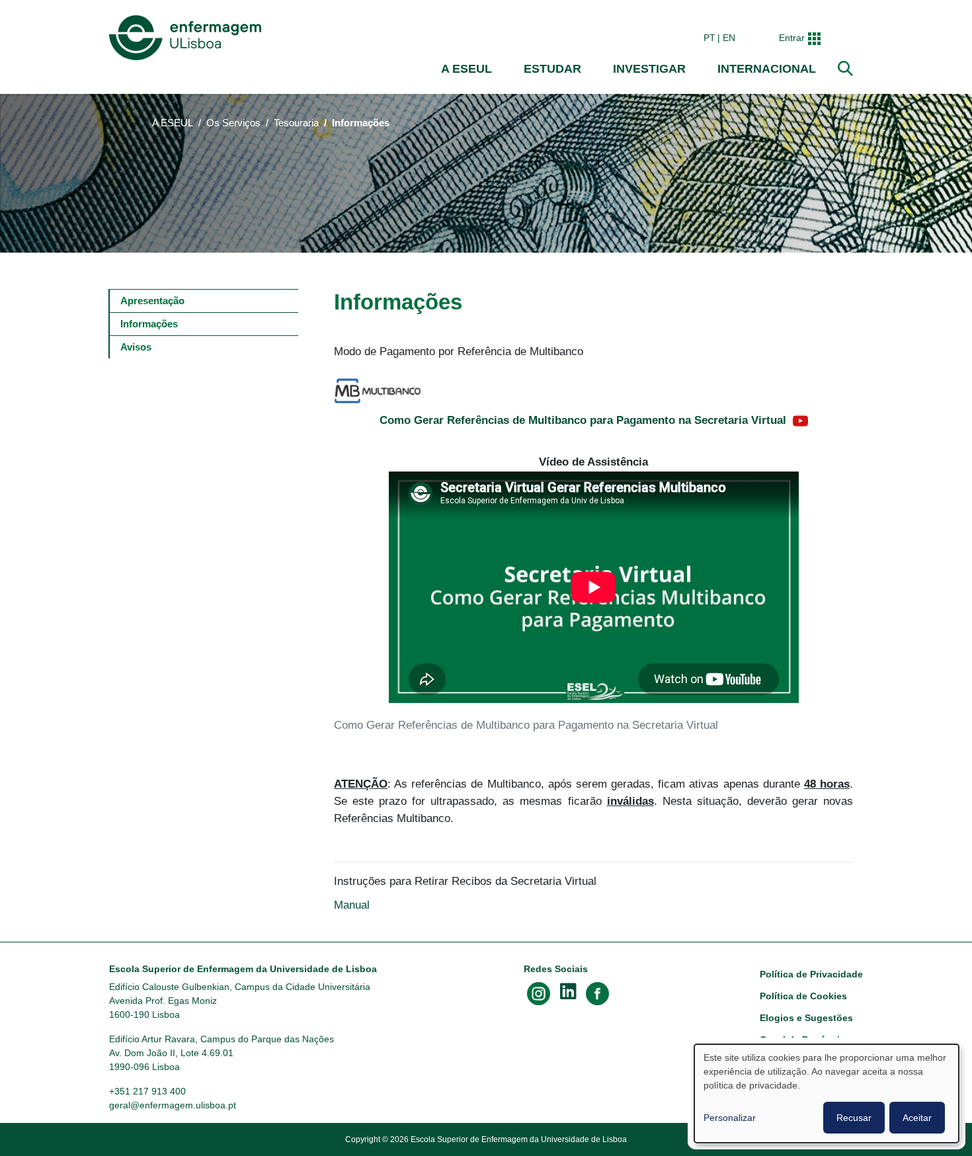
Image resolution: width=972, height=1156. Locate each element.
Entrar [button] (792, 37)
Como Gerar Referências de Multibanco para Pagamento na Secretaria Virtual (583, 420)
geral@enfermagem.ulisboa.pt (172, 1105)
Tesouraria (296, 123)
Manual (353, 904)
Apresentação (152, 300)
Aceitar (917, 1117)
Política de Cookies (803, 996)
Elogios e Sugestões (806, 1017)
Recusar (853, 1117)
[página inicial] (187, 37)
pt (709, 37)
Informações (149, 323)
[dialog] (826, 1093)
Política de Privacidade (811, 974)
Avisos (135, 346)
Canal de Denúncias (805, 1039)
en (729, 37)
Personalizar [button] (730, 1117)
